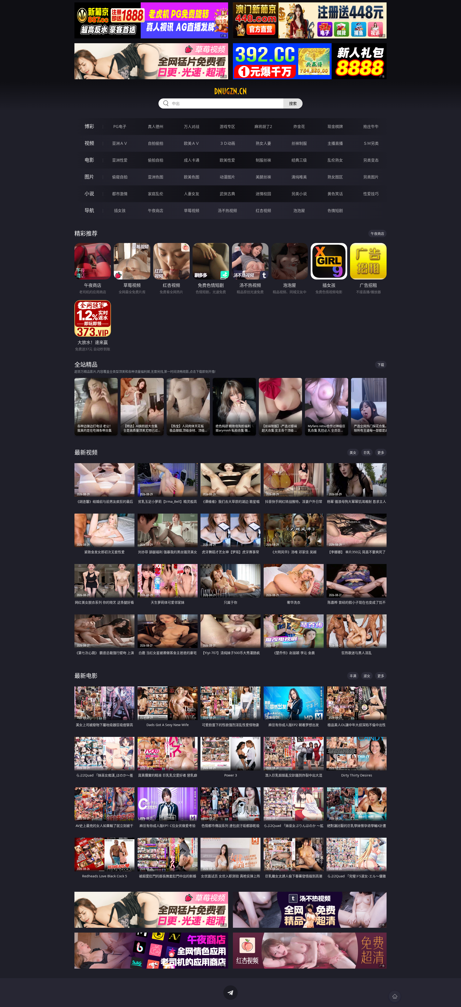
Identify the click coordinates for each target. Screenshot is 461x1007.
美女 (353, 452)
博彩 (89, 126)
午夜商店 (155, 210)
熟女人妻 (263, 143)
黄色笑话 (335, 193)
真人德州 (155, 126)
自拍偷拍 (155, 143)
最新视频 (85, 452)
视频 (89, 143)
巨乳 (367, 452)
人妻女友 (191, 193)
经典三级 (299, 160)
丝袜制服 (299, 143)
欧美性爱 (227, 160)
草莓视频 (191, 210)
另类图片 (371, 177)
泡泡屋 (299, 210)
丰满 (353, 675)
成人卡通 (191, 160)
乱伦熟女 (335, 160)
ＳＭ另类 (371, 143)
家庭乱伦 (155, 193)
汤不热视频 (227, 210)
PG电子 (119, 126)
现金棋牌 (335, 126)
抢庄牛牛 (371, 126)
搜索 (293, 103)
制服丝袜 (263, 160)
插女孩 (120, 210)
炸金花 (299, 126)
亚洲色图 (155, 177)
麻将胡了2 (263, 126)
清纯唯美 (299, 177)
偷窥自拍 (119, 177)
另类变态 (371, 160)
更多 (380, 452)
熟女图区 (335, 177)
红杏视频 (263, 210)
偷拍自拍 (155, 160)
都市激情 (119, 193)
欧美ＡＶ (191, 143)
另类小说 (299, 193)
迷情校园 (263, 193)
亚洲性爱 (119, 160)
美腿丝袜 (263, 177)
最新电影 (85, 675)
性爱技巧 (371, 193)
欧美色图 (191, 177)
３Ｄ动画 (227, 143)
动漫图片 (227, 177)
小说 (89, 193)
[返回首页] (394, 996)
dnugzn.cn (230, 91)
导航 (89, 210)
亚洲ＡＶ (119, 143)
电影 (89, 160)
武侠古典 (227, 193)
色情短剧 (335, 210)
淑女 (367, 675)
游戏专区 (227, 126)
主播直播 (335, 143)
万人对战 (191, 126)
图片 (89, 177)
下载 (380, 364)
